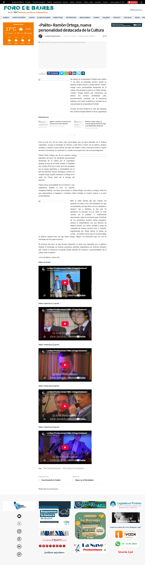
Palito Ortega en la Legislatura (73, 468)
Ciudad (32, 17)
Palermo (133, 2)
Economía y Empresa (39, 2)
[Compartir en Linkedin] (74, 73)
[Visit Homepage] (29, 10)
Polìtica (86, 2)
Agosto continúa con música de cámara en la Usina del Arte (60, 123)
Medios (72, 2)
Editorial (49, 2)
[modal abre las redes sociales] (83, 73)
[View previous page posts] (70, 135)
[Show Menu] (4, 2)
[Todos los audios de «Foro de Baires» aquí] (126, 534)
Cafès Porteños (18, 17)
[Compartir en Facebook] (53, 73)
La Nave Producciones (52, 36)
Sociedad (98, 2)
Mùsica (92, 36)
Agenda (6, 17)
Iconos (96, 17)
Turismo (105, 2)
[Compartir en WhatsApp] (66, 73)
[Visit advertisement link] (136, 10)
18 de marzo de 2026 (70, 36)
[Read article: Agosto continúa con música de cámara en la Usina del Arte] (43, 124)
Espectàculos (57, 2)
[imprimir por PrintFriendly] (79, 73)
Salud (91, 2)
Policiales (79, 2)
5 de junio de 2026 (92, 128)
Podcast (116, 17)
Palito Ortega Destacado (51, 468)
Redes (137, 17)
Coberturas (58, 17)
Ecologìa (27, 2)
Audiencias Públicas (18, 2)
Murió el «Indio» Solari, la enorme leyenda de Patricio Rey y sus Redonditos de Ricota (95, 124)
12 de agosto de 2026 (57, 126)
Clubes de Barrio (44, 17)
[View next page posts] (74, 135)
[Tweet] (62, 73)
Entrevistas (71, 17)
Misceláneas (85, 17)
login (45, 489)
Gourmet (65, 2)
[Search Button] (141, 2)
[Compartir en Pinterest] (70, 73)
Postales (128, 17)
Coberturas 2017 (84, 36)
